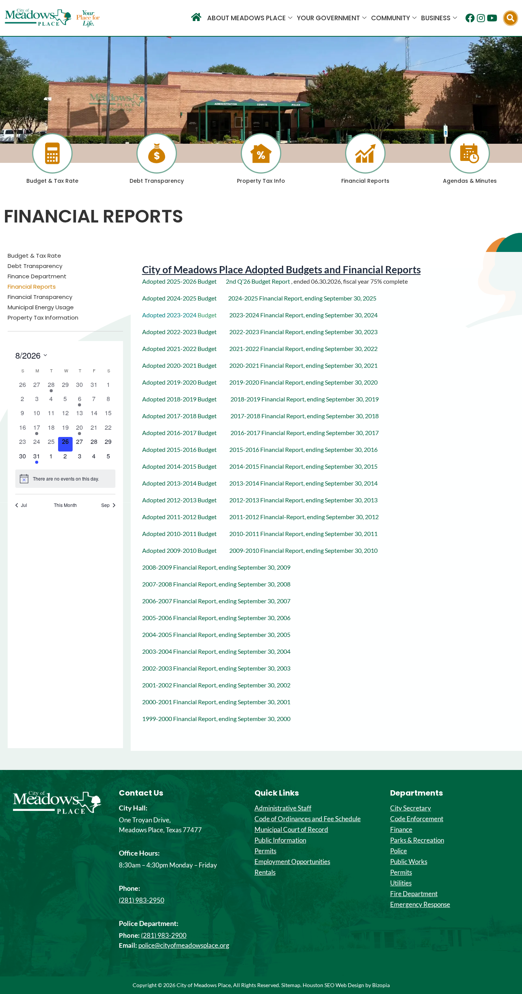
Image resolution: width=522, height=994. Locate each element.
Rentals (265, 872)
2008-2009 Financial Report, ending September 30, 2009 (216, 567)
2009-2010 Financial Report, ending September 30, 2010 (303, 550)
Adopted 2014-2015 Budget (185, 466)
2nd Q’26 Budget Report (258, 281)
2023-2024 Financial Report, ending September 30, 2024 (303, 314)
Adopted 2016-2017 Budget (186, 432)
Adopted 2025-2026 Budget (179, 281)
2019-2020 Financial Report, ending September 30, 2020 (303, 382)
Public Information (280, 840)
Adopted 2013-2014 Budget (185, 483)
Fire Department (414, 894)
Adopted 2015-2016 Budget (185, 449)
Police (398, 851)
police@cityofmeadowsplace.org (183, 945)
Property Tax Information (43, 318)
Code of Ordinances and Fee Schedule (308, 819)
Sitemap (290, 985)
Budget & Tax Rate (52, 181)
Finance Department (37, 276)
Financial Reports (365, 181)
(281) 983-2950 (141, 900)
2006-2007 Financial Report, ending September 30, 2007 (216, 600)
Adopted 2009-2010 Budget (185, 550)
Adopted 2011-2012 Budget (185, 516)
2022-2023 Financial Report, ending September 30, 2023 (298, 331)
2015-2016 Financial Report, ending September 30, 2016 (303, 449)
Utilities (401, 883)
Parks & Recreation (417, 840)
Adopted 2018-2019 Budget (186, 399)
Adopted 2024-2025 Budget (179, 298)
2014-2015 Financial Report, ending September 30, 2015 (303, 466)
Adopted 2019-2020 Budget (179, 382)
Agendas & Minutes (470, 181)
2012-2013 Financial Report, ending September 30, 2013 (303, 499)
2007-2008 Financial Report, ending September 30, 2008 (216, 584)
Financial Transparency (40, 297)
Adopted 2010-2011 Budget (185, 533)
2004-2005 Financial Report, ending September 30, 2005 (216, 634)
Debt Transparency (157, 181)
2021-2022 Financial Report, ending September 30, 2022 (298, 348)
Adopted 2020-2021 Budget (185, 365)
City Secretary (410, 808)
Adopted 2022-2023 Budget (180, 331)
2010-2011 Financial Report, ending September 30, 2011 (303, 533)
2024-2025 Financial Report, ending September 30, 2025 (302, 298)
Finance (401, 829)
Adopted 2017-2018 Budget (186, 415)
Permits (265, 851)
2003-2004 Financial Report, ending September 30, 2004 (216, 651)
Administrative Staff (283, 808)
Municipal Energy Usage (41, 307)
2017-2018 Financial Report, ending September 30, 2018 (304, 415)
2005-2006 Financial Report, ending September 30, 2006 (216, 617)
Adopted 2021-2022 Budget (180, 348)
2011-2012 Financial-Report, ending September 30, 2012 (304, 516)
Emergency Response (420, 904)
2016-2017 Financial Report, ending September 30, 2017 (304, 432)
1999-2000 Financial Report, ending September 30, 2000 (216, 718)
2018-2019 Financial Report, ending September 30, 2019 (304, 399)
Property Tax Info (261, 181)
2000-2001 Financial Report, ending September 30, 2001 (216, 701)
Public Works (408, 862)
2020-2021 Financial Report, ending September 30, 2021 (303, 365)
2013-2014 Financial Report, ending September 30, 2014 (303, 483)
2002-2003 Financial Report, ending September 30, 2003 (216, 668)
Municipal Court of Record (291, 829)
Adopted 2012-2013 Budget (185, 499)
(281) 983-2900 (163, 935)
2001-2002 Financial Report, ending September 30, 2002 (216, 685)
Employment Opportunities (292, 862)
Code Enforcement (416, 819)
